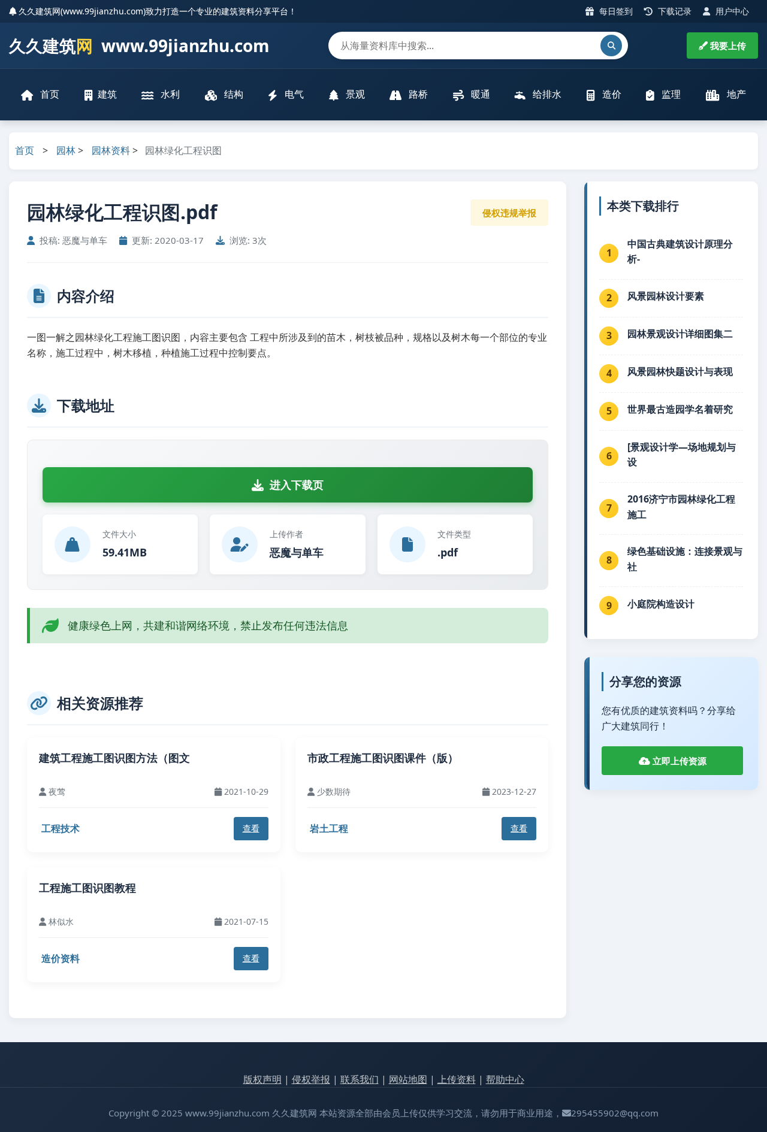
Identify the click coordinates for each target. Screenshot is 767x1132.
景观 (354, 94)
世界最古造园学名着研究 (680, 409)
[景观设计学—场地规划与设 (681, 454)
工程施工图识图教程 (87, 887)
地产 (735, 94)
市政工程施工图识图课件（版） (382, 757)
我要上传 (727, 46)
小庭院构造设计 (660, 603)
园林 (66, 150)
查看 (251, 828)
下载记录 (673, 11)
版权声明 (262, 1079)
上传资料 (456, 1079)
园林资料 (111, 150)
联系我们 (359, 1079)
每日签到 (615, 11)
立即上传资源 (678, 761)
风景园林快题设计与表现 (680, 371)
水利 (169, 94)
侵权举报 (311, 1079)
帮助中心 (505, 1079)
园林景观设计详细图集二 (680, 333)
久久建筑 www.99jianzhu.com (139, 45)
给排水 (545, 94)
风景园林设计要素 (665, 295)
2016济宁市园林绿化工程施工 (681, 506)
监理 (670, 94)
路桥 (417, 94)
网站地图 (408, 1079)
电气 (293, 94)
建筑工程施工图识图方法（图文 (114, 757)
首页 (48, 94)
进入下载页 (297, 484)
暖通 (479, 94)
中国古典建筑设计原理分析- (680, 251)
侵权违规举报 (509, 213)
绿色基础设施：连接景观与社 (684, 558)
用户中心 (731, 11)
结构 (232, 94)
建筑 (107, 94)
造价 (610, 94)
